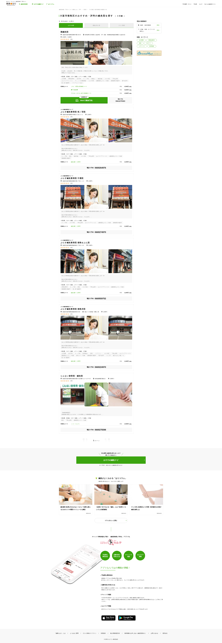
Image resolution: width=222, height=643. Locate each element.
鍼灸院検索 (24, 4)
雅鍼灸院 (65, 32)
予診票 (195, 4)
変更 (158, 25)
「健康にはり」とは (60, 633)
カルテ (200, 4)
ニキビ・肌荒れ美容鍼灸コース (79, 86)
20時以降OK (151, 40)
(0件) (71, 39)
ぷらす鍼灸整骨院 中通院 (72, 178)
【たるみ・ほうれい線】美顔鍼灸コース (81, 93)
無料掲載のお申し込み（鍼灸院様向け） (135, 633)
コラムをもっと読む (111, 520)
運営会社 (165, 633)
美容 (140, 43)
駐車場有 (152, 46)
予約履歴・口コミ (186, 4)
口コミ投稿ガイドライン (89, 633)
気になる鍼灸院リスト (210, 4)
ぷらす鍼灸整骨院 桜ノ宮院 (73, 112)
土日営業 (141, 40)
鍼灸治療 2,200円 (75, 161)
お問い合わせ (154, 633)
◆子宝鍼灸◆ (74, 89)
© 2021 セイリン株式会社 (111, 639)
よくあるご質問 (74, 633)
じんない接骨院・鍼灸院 (72, 376)
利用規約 (103, 633)
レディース (142, 46)
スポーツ (148, 43)
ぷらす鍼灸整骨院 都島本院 (73, 309)
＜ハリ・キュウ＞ (75, 423)
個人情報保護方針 (115, 633)
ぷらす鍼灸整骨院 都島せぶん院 (75, 243)
